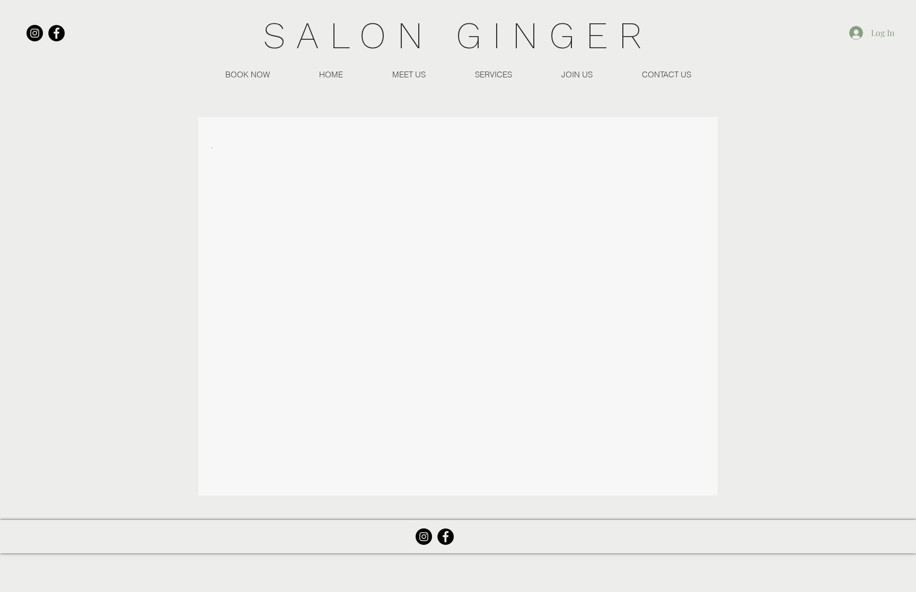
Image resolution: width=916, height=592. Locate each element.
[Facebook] (56, 33)
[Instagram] (35, 33)
